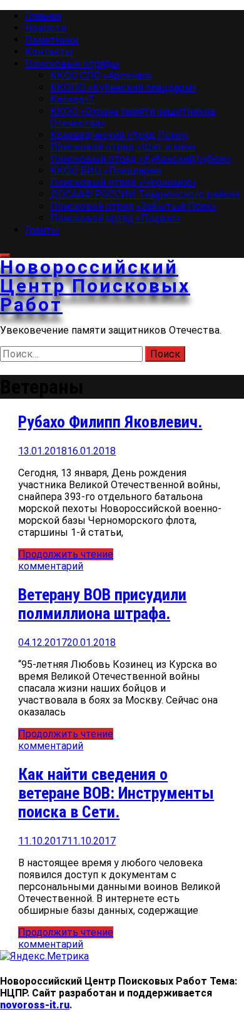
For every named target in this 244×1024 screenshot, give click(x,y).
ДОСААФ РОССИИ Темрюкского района (145, 194)
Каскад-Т (72, 99)
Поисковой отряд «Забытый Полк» (133, 206)
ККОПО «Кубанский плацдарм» (123, 87)
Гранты (42, 230)
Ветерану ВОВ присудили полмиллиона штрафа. (102, 604)
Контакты (49, 52)
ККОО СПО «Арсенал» (101, 75)
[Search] (5, 255)
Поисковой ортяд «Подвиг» (115, 218)
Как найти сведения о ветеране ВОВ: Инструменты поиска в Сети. (116, 793)
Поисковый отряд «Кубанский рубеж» (141, 159)
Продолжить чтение (65, 554)
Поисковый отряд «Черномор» (123, 182)
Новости (45, 28)
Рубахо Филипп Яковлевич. (110, 421)
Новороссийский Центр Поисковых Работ (95, 285)
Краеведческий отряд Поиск (119, 135)
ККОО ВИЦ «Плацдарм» (106, 171)
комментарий (50, 566)
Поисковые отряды (72, 63)
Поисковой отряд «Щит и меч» (123, 147)
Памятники (51, 40)
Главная (43, 16)
